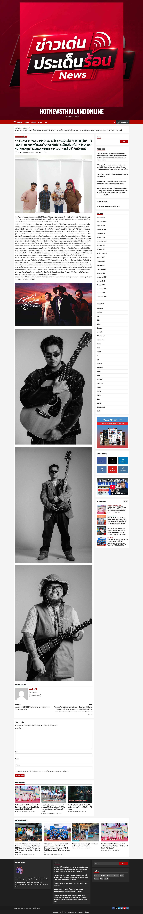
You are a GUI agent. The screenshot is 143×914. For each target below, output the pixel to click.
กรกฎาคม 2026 (101, 222)
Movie (58, 800)
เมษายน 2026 (101, 234)
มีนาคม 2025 (101, 285)
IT (97, 356)
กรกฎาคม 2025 (101, 269)
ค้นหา (99, 137)
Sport (121, 876)
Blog (46, 122)
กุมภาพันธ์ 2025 (101, 289)
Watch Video (124, 122)
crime (98, 324)
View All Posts (35, 696)
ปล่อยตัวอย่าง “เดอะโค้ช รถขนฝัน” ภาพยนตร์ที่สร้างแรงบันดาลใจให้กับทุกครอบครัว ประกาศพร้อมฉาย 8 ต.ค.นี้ (53, 808)
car (98, 316)
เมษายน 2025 (101, 281)
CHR (98, 320)
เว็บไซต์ (17, 765)
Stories (33, 122)
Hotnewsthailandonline (71, 111)
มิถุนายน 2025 (101, 273)
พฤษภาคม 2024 (101, 297)
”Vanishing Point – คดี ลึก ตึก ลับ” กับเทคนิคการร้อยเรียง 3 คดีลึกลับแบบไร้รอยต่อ (80, 807)
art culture (100, 308)
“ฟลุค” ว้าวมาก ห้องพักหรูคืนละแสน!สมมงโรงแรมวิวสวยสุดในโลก (101, 530)
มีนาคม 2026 (101, 238)
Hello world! (116, 206)
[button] (15, 122)
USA (101, 879)
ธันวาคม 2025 (101, 249)
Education (19, 800)
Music (25, 136)
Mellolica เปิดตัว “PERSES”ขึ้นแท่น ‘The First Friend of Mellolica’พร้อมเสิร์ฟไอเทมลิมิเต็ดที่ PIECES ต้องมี (27, 807)
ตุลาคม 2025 (100, 257)
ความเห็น (18, 728)
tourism (99, 403)
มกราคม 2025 (101, 293)
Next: (73, 709)
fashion (99, 344)
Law (98, 360)
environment (100, 340)
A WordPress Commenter (104, 206)
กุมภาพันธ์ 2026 (101, 241)
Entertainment (19, 136)
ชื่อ (16, 752)
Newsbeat (99, 379)
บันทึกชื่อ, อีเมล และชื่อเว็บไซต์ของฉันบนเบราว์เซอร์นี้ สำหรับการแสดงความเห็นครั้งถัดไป (43, 771)
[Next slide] (127, 501)
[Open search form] (114, 122)
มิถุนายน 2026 (101, 226)
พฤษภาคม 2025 (101, 277)
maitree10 (19, 152)
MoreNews (77, 912)
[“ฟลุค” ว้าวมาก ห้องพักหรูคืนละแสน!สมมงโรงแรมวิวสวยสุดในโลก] (85, 832)
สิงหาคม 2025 (101, 265)
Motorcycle (100, 367)
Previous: (32, 706)
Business (19, 122)
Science (99, 387)
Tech (98, 399)
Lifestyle (99, 364)
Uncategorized (101, 407)
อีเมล (17, 758)
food (98, 348)
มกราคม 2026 (101, 245)
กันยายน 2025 (101, 261)
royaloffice (100, 383)
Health (40, 122)
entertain (25, 800)
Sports (27, 122)
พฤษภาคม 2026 (101, 230)
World (98, 411)
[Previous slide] (124, 501)
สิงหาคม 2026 (101, 218)
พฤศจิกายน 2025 (102, 253)
